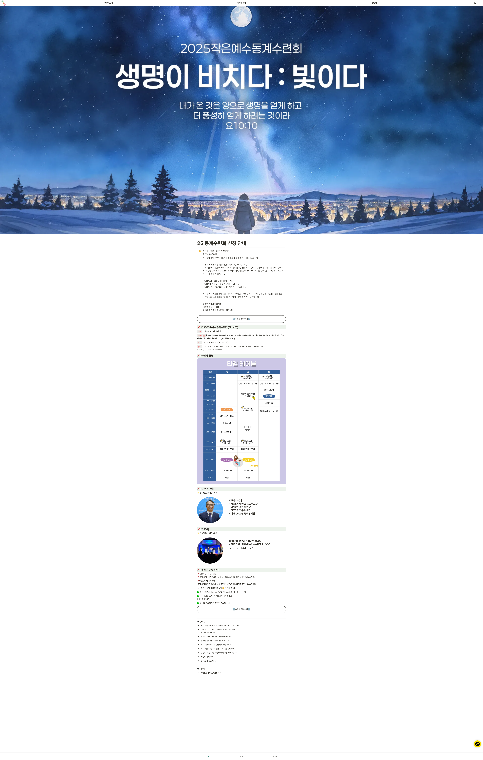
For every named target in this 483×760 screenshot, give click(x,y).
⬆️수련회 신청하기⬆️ (241, 319)
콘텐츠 (374, 3)
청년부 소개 (108, 3)
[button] (475, 3)
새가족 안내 (241, 3)
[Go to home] (4, 3)
